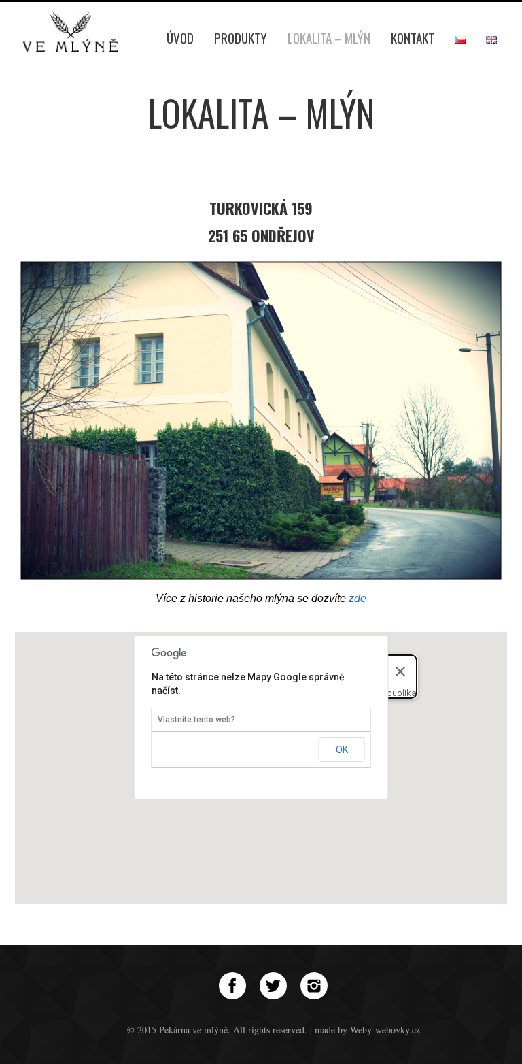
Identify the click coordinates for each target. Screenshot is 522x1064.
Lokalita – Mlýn (329, 37)
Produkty (240, 37)
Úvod (180, 37)
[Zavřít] (400, 671)
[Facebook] (232, 985)
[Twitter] (273, 985)
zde (357, 598)
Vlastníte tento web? (196, 720)
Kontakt (412, 37)
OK (342, 749)
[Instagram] (314, 985)
